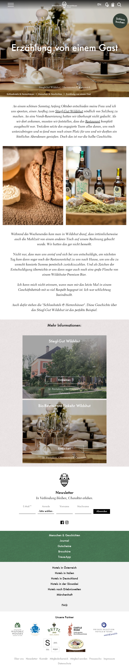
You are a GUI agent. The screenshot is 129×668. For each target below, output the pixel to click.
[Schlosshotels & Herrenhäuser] (64, 4)
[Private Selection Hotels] (105, 630)
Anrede (46, 506)
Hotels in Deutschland (64, 578)
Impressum (109, 659)
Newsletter (31, 659)
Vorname (64, 506)
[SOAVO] (51, 646)
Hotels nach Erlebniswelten (64, 589)
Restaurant (92, 121)
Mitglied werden (78, 659)
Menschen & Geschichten (64, 535)
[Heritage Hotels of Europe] (35, 630)
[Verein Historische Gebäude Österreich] (18, 630)
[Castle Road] (77, 630)
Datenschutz (64, 663)
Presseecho (95, 659)
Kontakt (43, 659)
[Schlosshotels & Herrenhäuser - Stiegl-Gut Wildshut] (64, 397)
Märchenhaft (64, 595)
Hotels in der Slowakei (64, 584)
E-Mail (26, 506)
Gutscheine (64, 546)
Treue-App (64, 557)
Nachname (83, 506)
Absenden (101, 511)
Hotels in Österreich (64, 568)
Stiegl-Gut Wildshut (69, 111)
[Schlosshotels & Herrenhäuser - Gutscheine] (113, 5)
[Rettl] (54, 630)
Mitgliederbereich (59, 659)
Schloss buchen (120, 20)
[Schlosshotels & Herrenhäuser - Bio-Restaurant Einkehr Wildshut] (64, 462)
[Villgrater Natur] (75, 646)
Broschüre (64, 551)
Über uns (19, 659)
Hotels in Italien (64, 573)
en (99, 4)
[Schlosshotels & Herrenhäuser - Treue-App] (107, 5)
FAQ (64, 605)
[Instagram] (67, 522)
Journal (64, 541)
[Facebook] (62, 522)
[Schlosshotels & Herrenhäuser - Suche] (119, 5)
